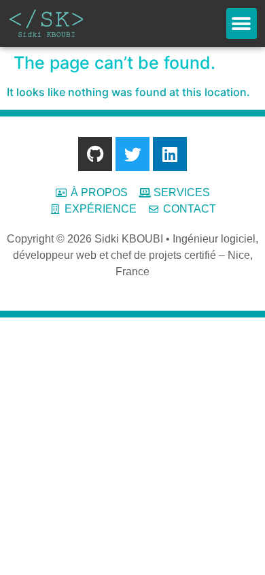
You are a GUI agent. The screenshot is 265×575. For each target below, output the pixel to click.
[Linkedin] (170, 154)
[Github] (95, 154)
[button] (241, 23)
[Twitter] (132, 154)
